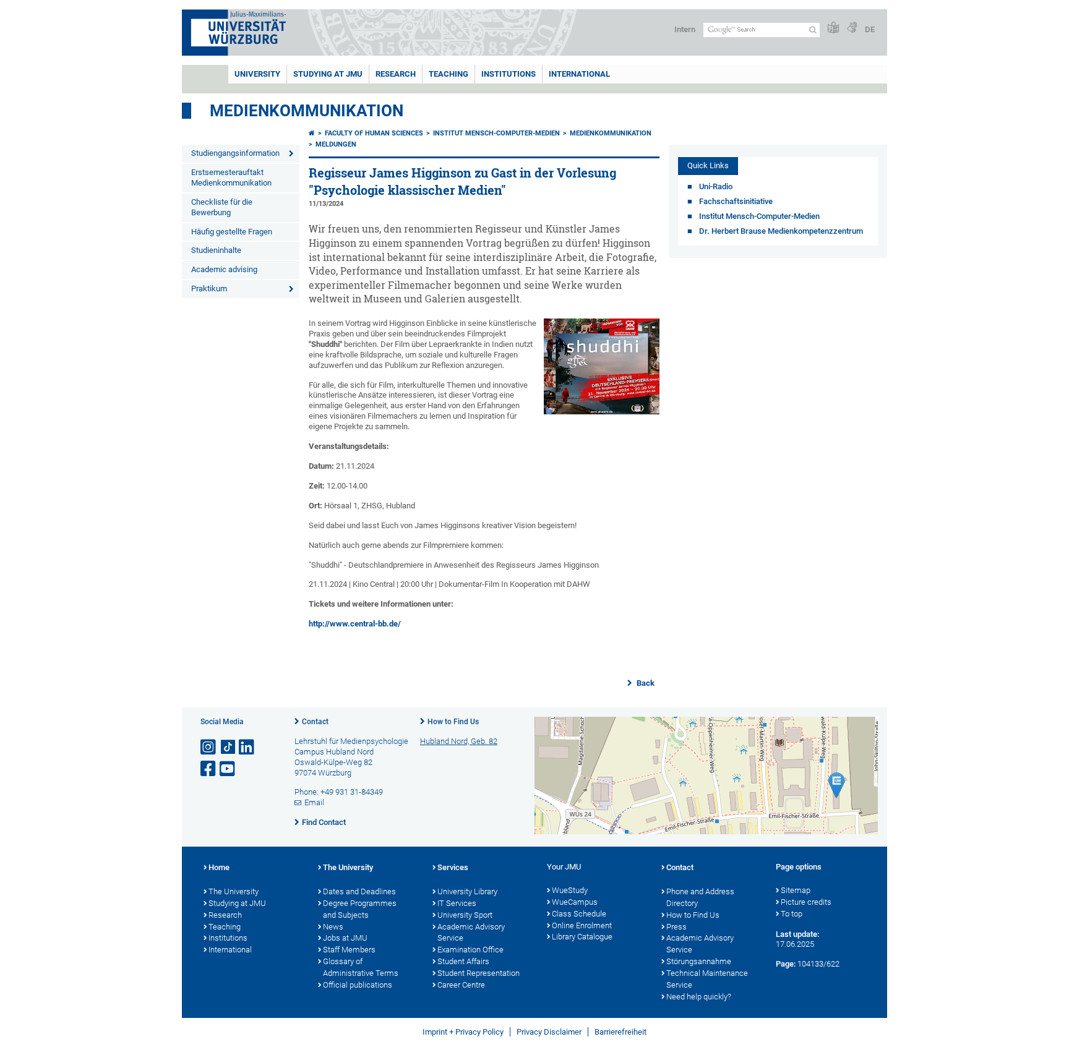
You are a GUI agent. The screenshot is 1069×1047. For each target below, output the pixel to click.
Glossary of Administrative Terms (360, 967)
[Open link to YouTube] (228, 769)
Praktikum (209, 288)
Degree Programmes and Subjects (360, 909)
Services (452, 867)
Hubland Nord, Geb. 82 (458, 741)
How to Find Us (453, 721)
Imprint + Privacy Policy (463, 1031)
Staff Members (349, 949)
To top (791, 913)
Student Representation (478, 973)
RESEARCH (396, 74)
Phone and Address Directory (700, 897)
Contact (315, 721)
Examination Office (470, 949)
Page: (786, 963)
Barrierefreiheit (620, 1031)
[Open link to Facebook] (209, 769)
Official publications (357, 984)
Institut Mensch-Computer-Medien (496, 133)
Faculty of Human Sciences (374, 133)
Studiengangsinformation (235, 153)
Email (314, 802)
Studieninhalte (216, 250)
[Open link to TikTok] (228, 747)
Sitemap (795, 890)
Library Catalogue (582, 936)
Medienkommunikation (306, 110)
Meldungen (336, 144)
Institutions (227, 937)
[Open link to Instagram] (209, 747)
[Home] (312, 133)
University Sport (464, 915)
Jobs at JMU (345, 937)
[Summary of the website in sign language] (852, 28)
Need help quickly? (698, 996)
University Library (467, 891)
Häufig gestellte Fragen (231, 231)
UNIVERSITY (257, 74)
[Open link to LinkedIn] (247, 747)
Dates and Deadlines (359, 891)
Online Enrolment (582, 925)
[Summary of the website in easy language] (833, 28)
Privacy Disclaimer (549, 1031)
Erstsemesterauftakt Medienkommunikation (231, 177)
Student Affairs (463, 961)
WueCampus (575, 902)
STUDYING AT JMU (328, 74)
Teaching (448, 74)
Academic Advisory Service (471, 932)
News (333, 926)
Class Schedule (579, 913)
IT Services (456, 903)
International (579, 74)
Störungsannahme (698, 961)
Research (225, 915)
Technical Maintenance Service (707, 978)
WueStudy (570, 890)
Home (219, 867)
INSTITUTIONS (508, 74)
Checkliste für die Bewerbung (221, 207)
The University (233, 891)
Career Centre (461, 984)
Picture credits (806, 902)
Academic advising (224, 269)
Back (645, 683)
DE (870, 29)
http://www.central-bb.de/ (355, 623)
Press (676, 926)
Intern (684, 29)
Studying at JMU (237, 903)
